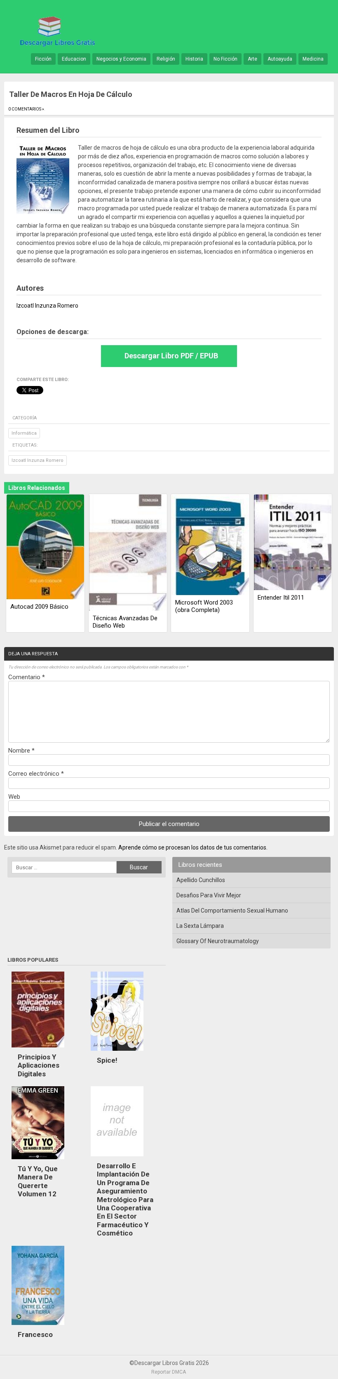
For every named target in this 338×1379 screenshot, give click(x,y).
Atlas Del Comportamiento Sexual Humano (232, 910)
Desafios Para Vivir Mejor (208, 895)
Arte (252, 59)
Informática (24, 433)
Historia (194, 59)
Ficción (43, 59)
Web (14, 796)
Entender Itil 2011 (281, 597)
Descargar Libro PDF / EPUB (171, 355)
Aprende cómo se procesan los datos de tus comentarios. (193, 847)
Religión (166, 59)
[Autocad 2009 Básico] (45, 547)
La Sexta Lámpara (200, 925)
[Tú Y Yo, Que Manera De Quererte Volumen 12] (38, 1161)
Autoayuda (280, 59)
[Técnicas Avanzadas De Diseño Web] (128, 553)
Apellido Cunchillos (200, 880)
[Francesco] (38, 1327)
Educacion (74, 59)
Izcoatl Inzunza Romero (37, 460)
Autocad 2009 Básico (39, 606)
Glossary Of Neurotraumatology (217, 941)
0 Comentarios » (26, 109)
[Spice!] (117, 1053)
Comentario (26, 677)
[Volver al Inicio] (56, 30)
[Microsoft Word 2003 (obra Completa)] (210, 545)
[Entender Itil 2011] (293, 543)
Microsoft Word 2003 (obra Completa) (204, 606)
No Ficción (225, 59)
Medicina (313, 59)
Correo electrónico (36, 773)
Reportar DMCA (168, 1372)
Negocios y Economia (121, 59)
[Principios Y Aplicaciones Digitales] (38, 1049)
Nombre (21, 750)
